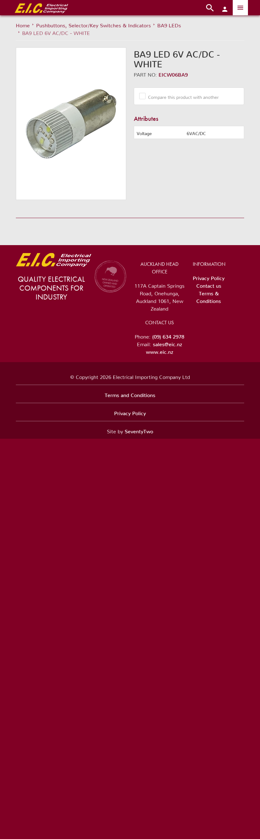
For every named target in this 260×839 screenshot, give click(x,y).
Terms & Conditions (208, 296)
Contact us (208, 284)
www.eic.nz (159, 351)
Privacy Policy (208, 277)
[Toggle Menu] (240, 7)
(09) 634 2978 (168, 335)
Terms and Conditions (130, 394)
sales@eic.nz (167, 343)
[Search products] (210, 7)
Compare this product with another (183, 96)
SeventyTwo (139, 430)
